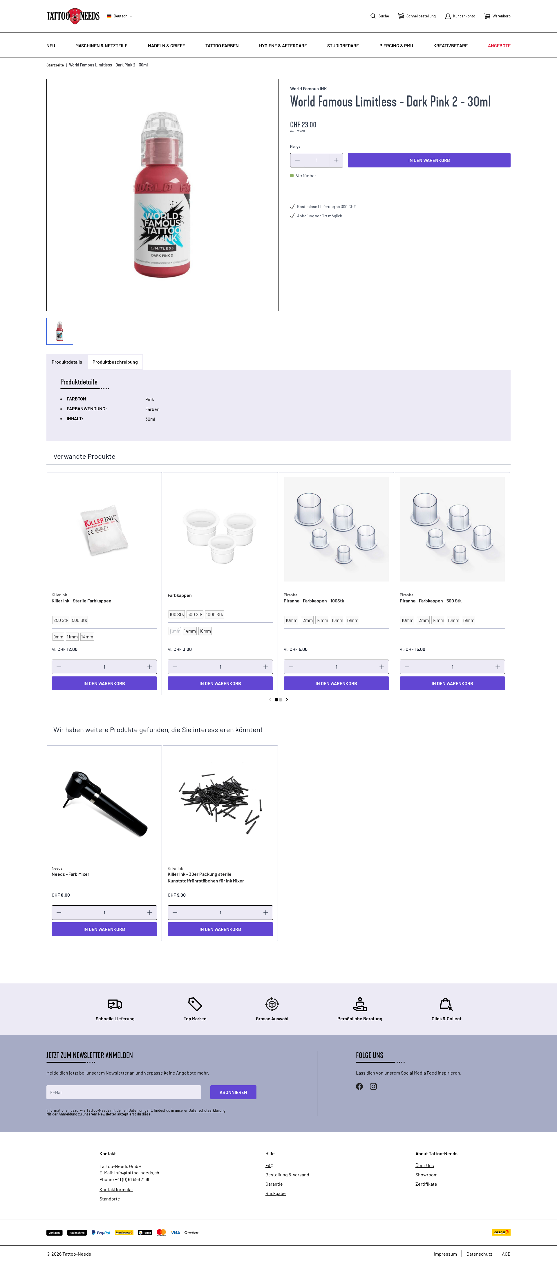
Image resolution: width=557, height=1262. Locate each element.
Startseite (55, 64)
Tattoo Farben (222, 45)
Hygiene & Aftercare (283, 45)
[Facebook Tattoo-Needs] (359, 1086)
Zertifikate (426, 1184)
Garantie (274, 1184)
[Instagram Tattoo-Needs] (373, 1086)
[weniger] (297, 160)
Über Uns (424, 1165)
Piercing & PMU (396, 45)
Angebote (499, 45)
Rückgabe (275, 1193)
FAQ (269, 1165)
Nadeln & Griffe (166, 45)
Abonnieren (233, 1092)
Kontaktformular (116, 1189)
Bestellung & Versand (287, 1174)
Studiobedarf (343, 45)
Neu (50, 45)
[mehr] (336, 160)
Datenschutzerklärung (207, 1110)
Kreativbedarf (450, 45)
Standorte (110, 1198)
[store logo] (73, 16)
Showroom (426, 1174)
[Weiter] (287, 700)
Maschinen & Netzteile (101, 45)
